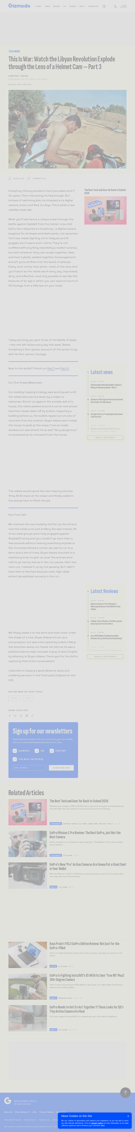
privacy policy (97, 1123)
